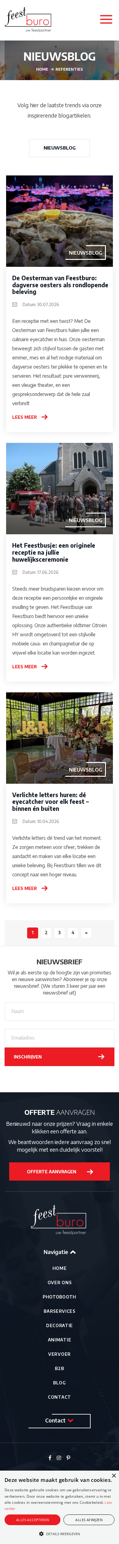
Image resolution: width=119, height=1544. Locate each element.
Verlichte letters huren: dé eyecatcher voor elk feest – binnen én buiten (50, 801)
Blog (59, 1382)
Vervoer (59, 1354)
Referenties (69, 69)
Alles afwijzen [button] (89, 1520)
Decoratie (59, 1325)
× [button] (113, 1476)
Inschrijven (28, 1056)
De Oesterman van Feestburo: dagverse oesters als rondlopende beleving (60, 284)
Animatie (59, 1339)
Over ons (60, 1282)
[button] (59, 1534)
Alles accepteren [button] (32, 1520)
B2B (59, 1368)
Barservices (59, 1311)
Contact (59, 1397)
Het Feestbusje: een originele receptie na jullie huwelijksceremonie (53, 552)
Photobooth (59, 1296)
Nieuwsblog (60, 147)
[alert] (59, 1507)
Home (59, 1268)
